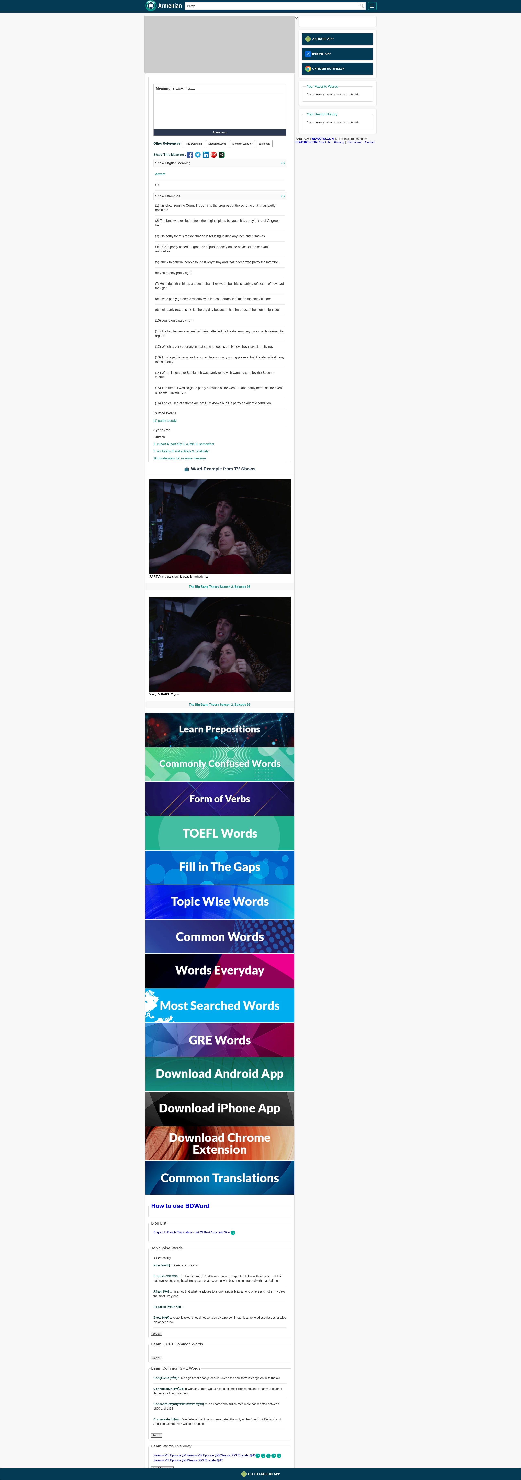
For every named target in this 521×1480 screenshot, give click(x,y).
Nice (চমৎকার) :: (163, 1265)
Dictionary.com (217, 143)
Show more (220, 132)
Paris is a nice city (175, 1265)
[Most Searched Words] (220, 1021)
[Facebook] (191, 156)
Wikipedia (264, 143)
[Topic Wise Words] (220, 918)
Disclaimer (354, 142)
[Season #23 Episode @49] (268, 1457)
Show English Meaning (220, 163)
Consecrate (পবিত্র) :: (167, 1419)
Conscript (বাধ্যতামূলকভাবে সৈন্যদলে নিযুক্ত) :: (180, 1404)
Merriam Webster (242, 143)
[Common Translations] (220, 1193)
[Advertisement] (218, 44)
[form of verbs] (220, 814)
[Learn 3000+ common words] (220, 952)
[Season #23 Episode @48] (274, 1457)
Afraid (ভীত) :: (163, 1291)
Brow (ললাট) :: (163, 1317)
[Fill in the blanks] (220, 883)
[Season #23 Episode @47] (279, 1457)
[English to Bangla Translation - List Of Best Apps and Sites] (233, 1234)
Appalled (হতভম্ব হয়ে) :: (168, 1306)
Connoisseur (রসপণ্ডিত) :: (170, 1388)
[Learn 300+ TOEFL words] (220, 849)
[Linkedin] (207, 156)
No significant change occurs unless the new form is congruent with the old (216, 1378)
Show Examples (220, 196)
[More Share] (222, 156)
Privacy (339, 142)
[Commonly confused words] (220, 780)
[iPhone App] (220, 1124)
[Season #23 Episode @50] (263, 1457)
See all (156, 1333)
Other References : (167, 143)
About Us (324, 142)
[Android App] (220, 1090)
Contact (370, 142)
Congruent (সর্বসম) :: (167, 1378)
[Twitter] (199, 156)
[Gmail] (215, 156)
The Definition (194, 143)
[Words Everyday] (220, 986)
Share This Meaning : (169, 154)
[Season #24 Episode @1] (258, 1457)
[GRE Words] (220, 1055)
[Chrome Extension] (220, 1159)
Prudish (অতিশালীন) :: (167, 1276)
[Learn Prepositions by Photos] (220, 745)
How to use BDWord (180, 1205)
